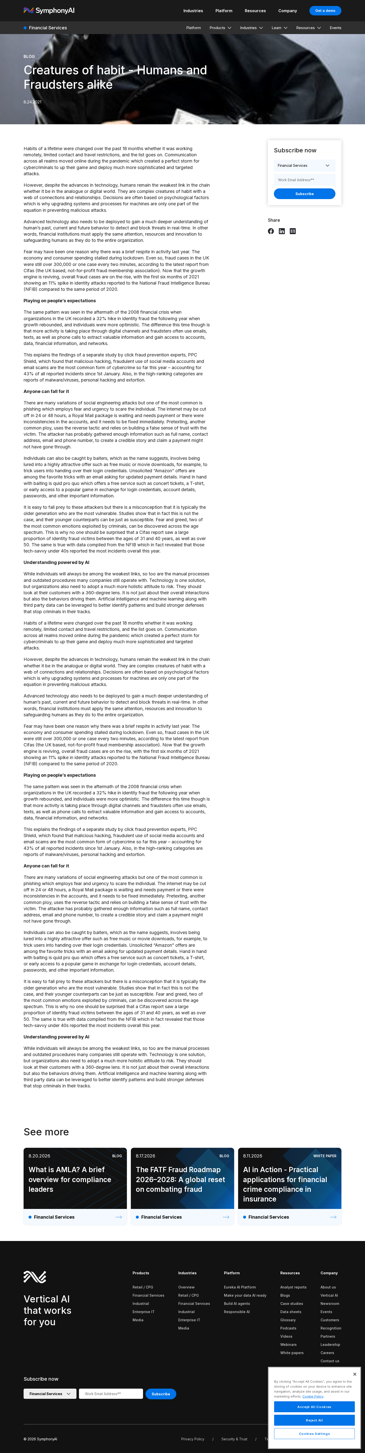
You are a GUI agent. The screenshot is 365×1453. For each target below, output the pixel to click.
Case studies (291, 1303)
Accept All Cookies (314, 1407)
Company (329, 1273)
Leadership (330, 1344)
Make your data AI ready (245, 1295)
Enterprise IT (144, 1312)
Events (326, 1312)
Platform (232, 1273)
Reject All (314, 1420)
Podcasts (288, 1328)
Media (138, 1320)
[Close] (354, 1374)
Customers (330, 1320)
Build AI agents (237, 1303)
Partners (328, 1336)
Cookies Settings (314, 1434)
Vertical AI (329, 1295)
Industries (187, 1273)
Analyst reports (293, 1287)
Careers (327, 1353)
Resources (290, 1273)
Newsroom (330, 1303)
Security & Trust (234, 1439)
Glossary (288, 1320)
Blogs (285, 1295)
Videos (286, 1336)
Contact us (330, 1361)
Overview (186, 1287)
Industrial (141, 1303)
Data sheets (290, 1312)
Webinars (288, 1344)
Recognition (331, 1328)
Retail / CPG (143, 1287)
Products (141, 1273)
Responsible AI (237, 1312)
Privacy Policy (192, 1439)
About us (328, 1287)
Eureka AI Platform (240, 1287)
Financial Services (148, 1295)
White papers (292, 1353)
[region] (314, 1408)
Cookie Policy (313, 1396)
